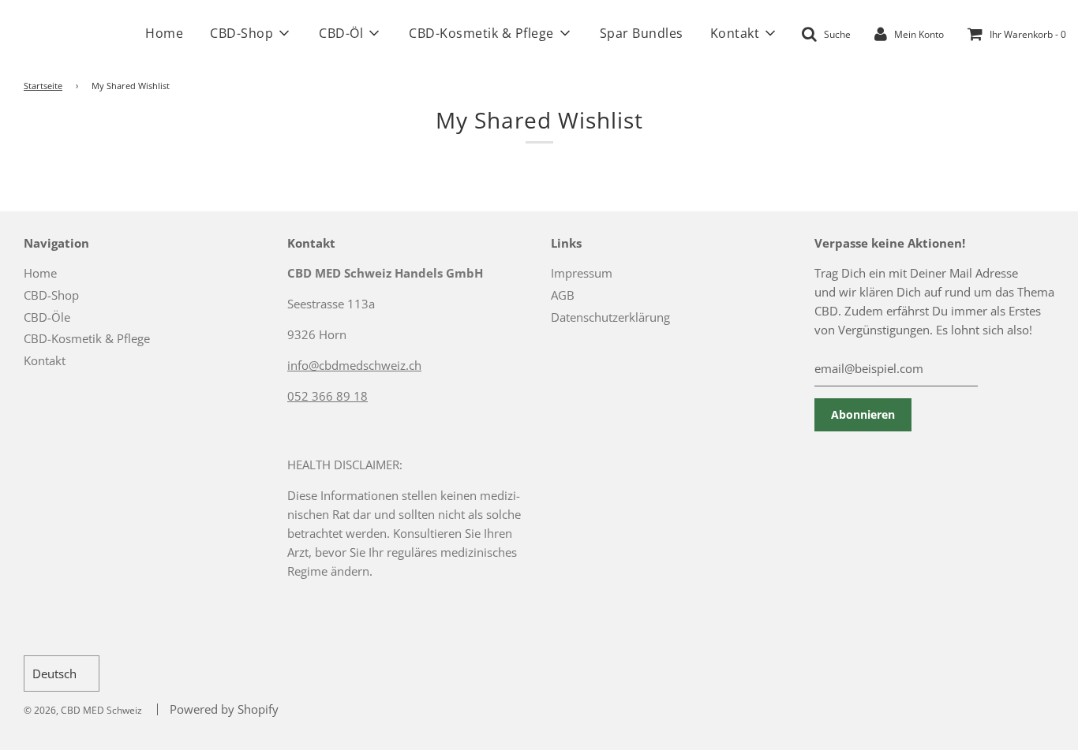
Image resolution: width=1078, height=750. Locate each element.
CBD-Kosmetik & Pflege (87, 338)
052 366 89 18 (327, 396)
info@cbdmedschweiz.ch (354, 365)
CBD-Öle (47, 317)
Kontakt (45, 360)
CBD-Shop (51, 295)
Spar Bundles (641, 33)
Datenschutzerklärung (610, 317)
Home (164, 33)
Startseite (43, 85)
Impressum (581, 273)
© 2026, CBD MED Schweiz (83, 710)
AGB (563, 295)
